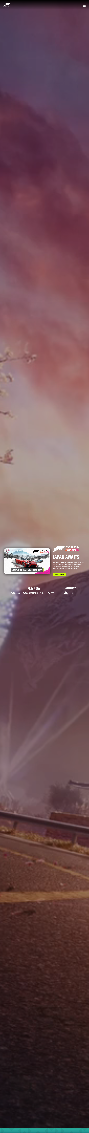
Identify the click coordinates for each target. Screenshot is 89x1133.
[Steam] (52, 593)
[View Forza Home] (7, 5)
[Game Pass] (33, 593)
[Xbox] (15, 593)
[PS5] (71, 592)
